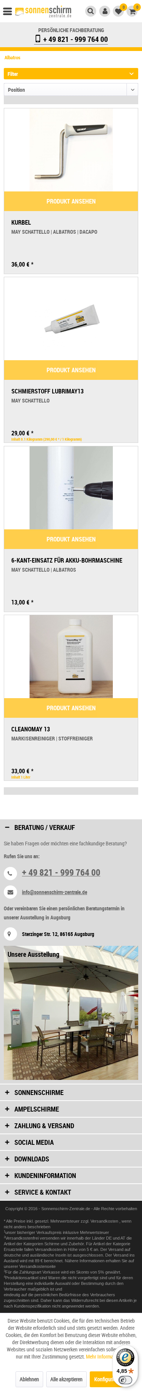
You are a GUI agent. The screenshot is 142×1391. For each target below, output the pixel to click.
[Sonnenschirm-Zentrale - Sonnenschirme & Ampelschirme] (43, 12)
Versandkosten (105, 1221)
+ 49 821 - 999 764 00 (75, 39)
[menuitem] (11, 13)
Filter (13, 73)
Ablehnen (29, 1379)
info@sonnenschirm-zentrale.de (54, 892)
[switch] (125, 1380)
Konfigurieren (108, 1379)
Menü (11, 13)
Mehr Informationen (106, 1356)
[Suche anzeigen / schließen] (90, 11)
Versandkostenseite (37, 1266)
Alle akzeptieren (66, 1379)
